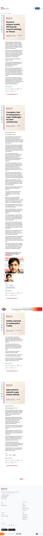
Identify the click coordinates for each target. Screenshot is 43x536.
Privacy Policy (24, 516)
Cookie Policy (24, 519)
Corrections (24, 510)
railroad (14, 455)
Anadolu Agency (19, 340)
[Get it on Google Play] (11, 530)
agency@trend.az (3, 498)
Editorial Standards (25, 508)
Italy (10, 455)
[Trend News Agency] (4, 489)
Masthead (24, 505)
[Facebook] (4, 525)
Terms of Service (25, 514)
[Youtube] (9, 525)
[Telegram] (11, 525)
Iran (6, 285)
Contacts (23, 507)
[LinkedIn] (14, 525)
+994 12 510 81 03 (4, 497)
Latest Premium (3, 505)
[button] (2, 16)
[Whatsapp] (2, 525)
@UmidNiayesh (8, 255)
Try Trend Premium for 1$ (12, 94)
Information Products (4, 516)
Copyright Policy (25, 517)
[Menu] (41, 8)
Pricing (2, 514)
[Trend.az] (5, 8)
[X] (7, 525)
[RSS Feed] (16, 525)
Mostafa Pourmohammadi (10, 287)
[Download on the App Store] (4, 530)
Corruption (11, 285)
